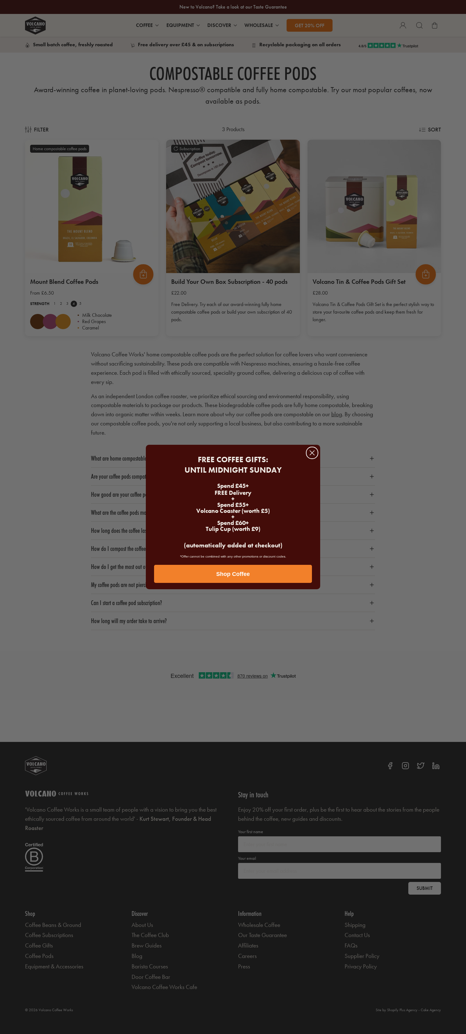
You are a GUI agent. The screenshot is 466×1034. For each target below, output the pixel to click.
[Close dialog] (312, 452)
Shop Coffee (233, 574)
